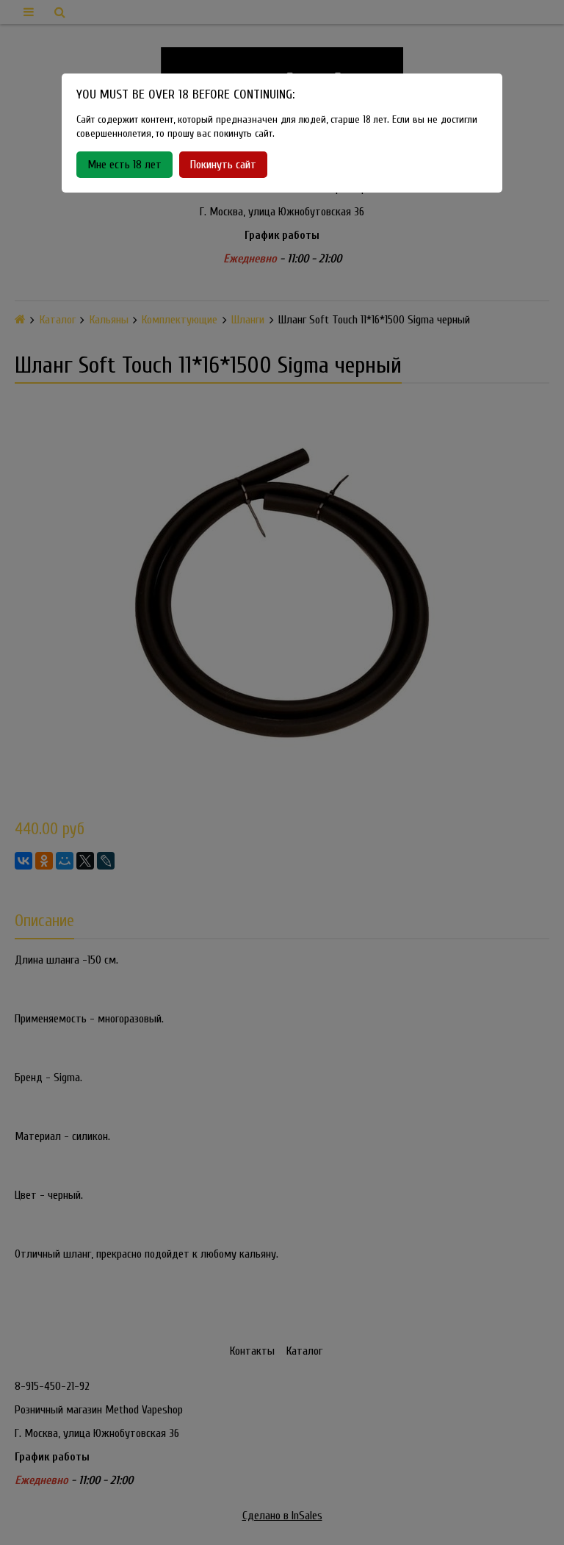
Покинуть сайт (223, 164)
